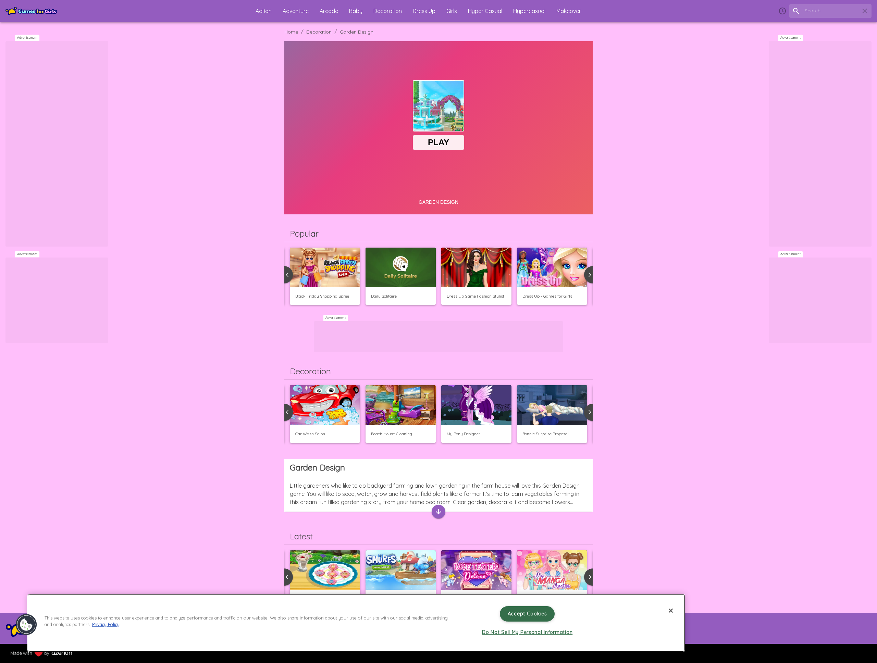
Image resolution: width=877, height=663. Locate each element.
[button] (263, 11)
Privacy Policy (106, 624)
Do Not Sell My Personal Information (527, 632)
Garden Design (356, 32)
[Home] (31, 11)
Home (291, 32)
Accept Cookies (527, 614)
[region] (356, 623)
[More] (438, 511)
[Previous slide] (284, 412)
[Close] (670, 610)
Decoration (319, 32)
